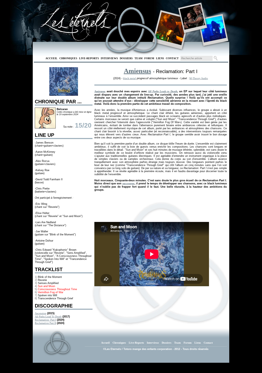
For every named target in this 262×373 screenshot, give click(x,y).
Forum (149, 58)
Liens (160, 58)
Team (138, 58)
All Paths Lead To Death (48, 316)
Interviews (109, 58)
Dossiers (126, 58)
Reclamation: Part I (45, 319)
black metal (129, 78)
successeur (128, 183)
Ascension (40, 313)
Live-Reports (89, 58)
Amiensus (137, 71)
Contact (172, 58)
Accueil (51, 58)
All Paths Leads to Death (162, 91)
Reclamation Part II (45, 323)
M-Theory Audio (198, 78)
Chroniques (68, 58)
